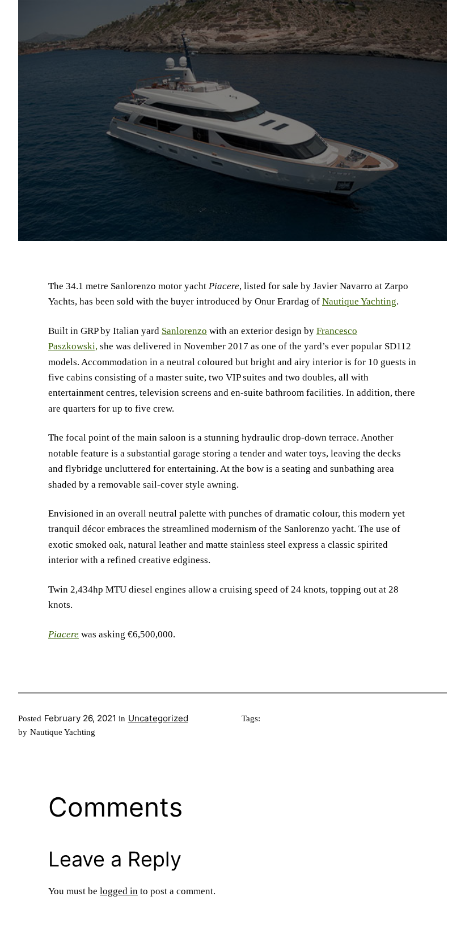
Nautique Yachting (359, 301)
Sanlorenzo (184, 330)
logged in (119, 891)
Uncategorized (158, 718)
